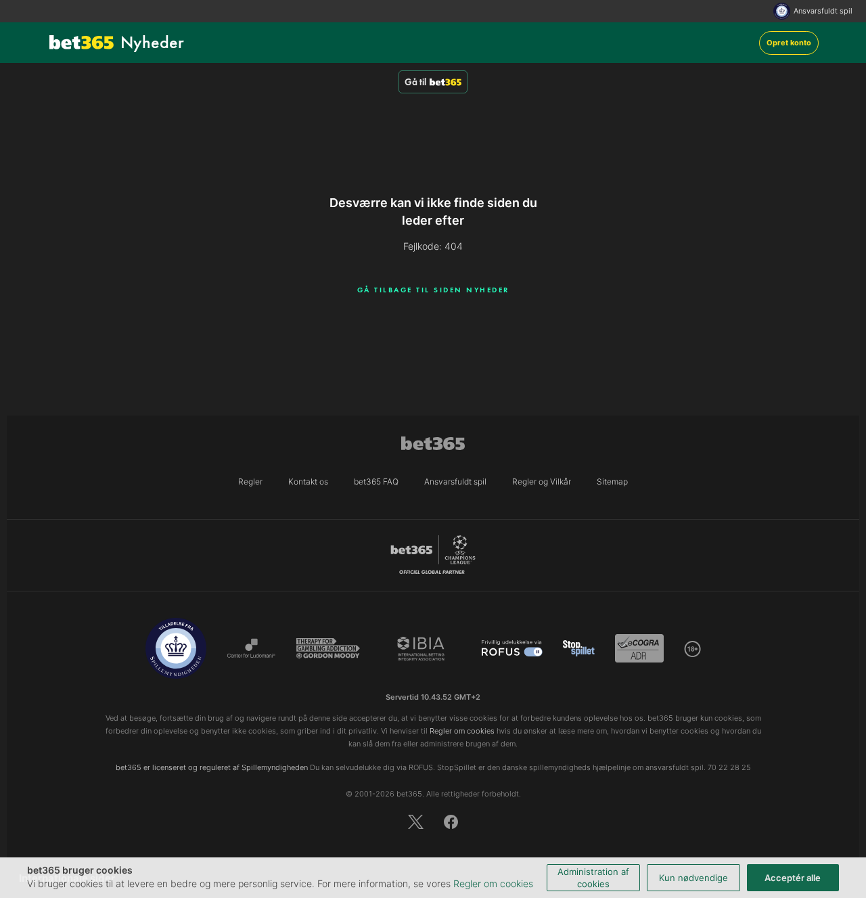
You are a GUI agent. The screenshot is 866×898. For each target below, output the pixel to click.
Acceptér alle (793, 877)
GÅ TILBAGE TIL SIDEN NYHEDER (433, 289)
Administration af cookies (593, 877)
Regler (250, 481)
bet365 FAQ (376, 481)
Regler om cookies (493, 883)
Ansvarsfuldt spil (823, 11)
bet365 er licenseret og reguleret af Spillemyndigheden (212, 767)
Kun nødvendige (693, 877)
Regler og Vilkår (541, 481)
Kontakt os (308, 481)
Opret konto (789, 42)
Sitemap (612, 481)
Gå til (415, 82)
